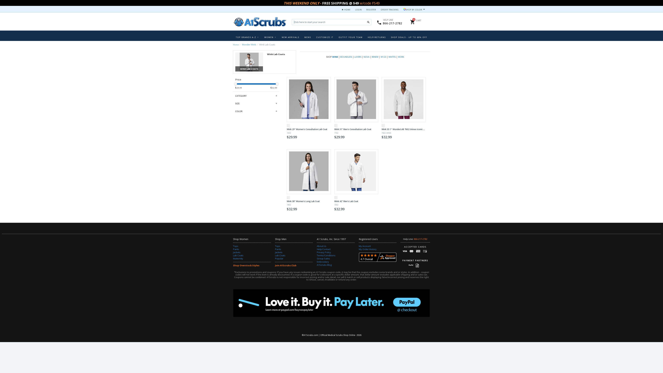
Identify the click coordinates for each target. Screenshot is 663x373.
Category (241, 95)
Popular (279, 258)
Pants (236, 249)
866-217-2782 (392, 23)
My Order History (368, 249)
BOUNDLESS (346, 56)
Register (371, 9)
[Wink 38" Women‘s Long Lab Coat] (309, 171)
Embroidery (323, 261)
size (237, 103)
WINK (335, 56)
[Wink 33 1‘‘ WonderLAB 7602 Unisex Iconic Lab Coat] (404, 99)
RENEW (375, 56)
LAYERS (357, 56)
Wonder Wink (249, 44)
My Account (365, 246)
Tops (235, 246)
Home (347, 9)
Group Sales (323, 258)
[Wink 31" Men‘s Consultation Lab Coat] (356, 99)
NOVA (366, 56)
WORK (401, 56)
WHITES (392, 56)
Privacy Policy (324, 252)
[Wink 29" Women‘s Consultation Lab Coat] (309, 99)
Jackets (237, 252)
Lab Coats (238, 255)
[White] (288, 125)
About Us (321, 246)
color (238, 111)
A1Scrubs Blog (324, 264)
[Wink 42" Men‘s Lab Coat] (356, 171)
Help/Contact (323, 249)
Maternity (238, 258)
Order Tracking (390, 9)
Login (358, 9)
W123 (383, 56)
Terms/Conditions (326, 255)
